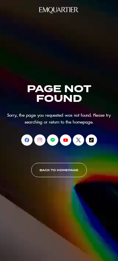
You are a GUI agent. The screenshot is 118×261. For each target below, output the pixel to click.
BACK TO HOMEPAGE (59, 170)
